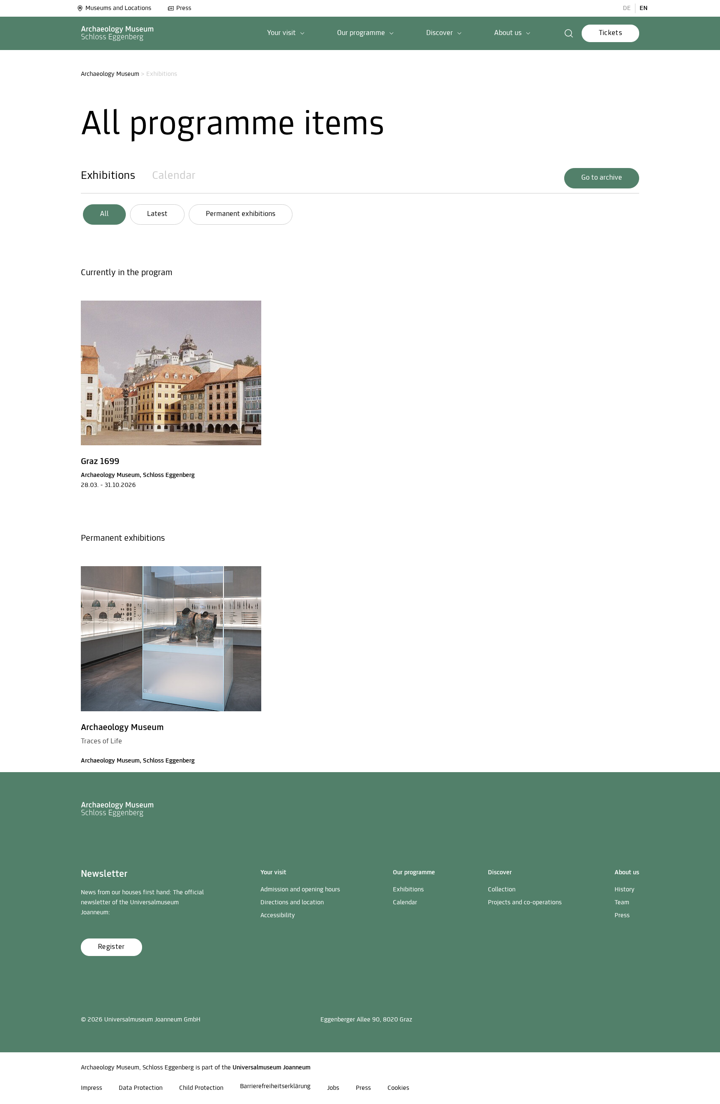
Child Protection (201, 1088)
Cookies (398, 1088)
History (625, 889)
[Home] (117, 33)
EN (644, 8)
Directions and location (292, 902)
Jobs (333, 1088)
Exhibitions (108, 176)
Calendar (173, 176)
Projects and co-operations (525, 902)
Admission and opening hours (300, 889)
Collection (501, 889)
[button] (286, 33)
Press (183, 8)
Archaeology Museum (110, 74)
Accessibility (277, 915)
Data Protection (140, 1088)
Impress (91, 1088)
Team (622, 902)
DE (627, 8)
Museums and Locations (118, 8)
